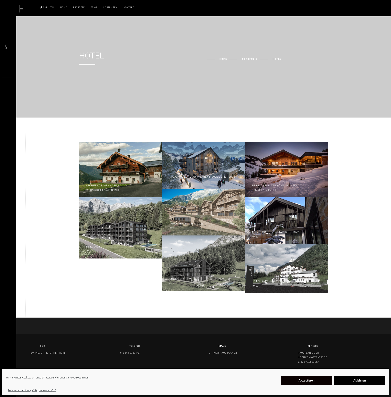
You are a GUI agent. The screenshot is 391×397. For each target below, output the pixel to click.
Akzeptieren (306, 380)
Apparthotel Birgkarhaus (275, 232)
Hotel (6, 47)
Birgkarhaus (182, 278)
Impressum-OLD (47, 390)
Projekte (79, 7)
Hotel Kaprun (266, 281)
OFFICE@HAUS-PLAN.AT (223, 353)
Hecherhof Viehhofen (106, 185)
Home (63, 7)
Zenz (93, 246)
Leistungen (110, 7)
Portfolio (250, 59)
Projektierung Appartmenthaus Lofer (202, 176)
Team (94, 7)
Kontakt (129, 7)
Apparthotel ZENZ (186, 223)
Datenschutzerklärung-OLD (22, 390)
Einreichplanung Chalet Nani (278, 185)
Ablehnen (359, 380)
